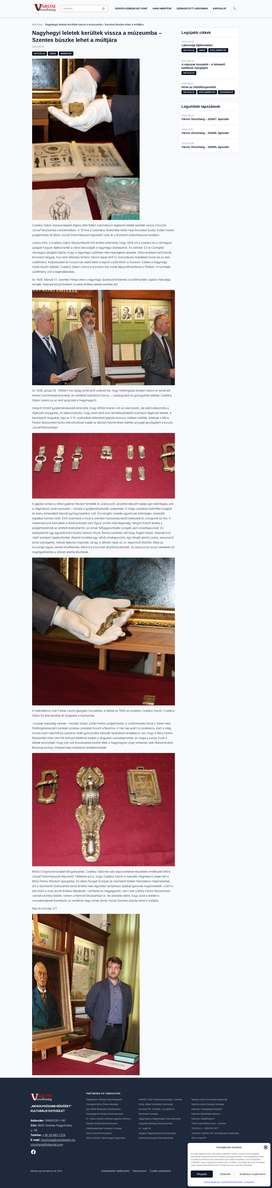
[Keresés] (103, 8)
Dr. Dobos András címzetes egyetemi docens (108, 1118)
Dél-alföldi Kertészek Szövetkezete (103, 1109)
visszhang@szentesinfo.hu (58, 1140)
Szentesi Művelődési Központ (205, 1114)
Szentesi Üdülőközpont (202, 1118)
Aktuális (39, 53)
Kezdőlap (37, 24)
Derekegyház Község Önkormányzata (104, 1114)
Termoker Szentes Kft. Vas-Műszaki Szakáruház (215, 1133)
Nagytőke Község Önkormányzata (155, 1123)
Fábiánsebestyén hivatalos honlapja (104, 1128)
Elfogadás (202, 1174)
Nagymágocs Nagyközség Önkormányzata (160, 1118)
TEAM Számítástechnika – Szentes (208, 1123)
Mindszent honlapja (148, 1114)
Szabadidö (226, 92)
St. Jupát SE (145, 1128)
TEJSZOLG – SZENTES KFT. (205, 1128)
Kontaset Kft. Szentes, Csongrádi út (156, 1109)
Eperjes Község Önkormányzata (101, 1123)
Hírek (53, 53)
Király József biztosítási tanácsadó (156, 1104)
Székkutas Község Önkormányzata (156, 1138)
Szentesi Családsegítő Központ (206, 1109)
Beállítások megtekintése (253, 1174)
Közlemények (218, 50)
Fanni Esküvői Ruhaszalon (99, 1133)
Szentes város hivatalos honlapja (207, 1104)
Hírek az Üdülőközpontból (198, 87)
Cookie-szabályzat (212, 1182)
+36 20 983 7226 (53, 1135)
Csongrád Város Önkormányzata (102, 1104)
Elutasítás (225, 1174)
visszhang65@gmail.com (47, 1144)
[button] (265, 1147)
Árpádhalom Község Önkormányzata (104, 1099)
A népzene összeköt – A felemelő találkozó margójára (203, 66)
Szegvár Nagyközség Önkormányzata (157, 1133)
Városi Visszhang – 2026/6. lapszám (205, 133)
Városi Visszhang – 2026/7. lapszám (205, 119)
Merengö (66, 53)
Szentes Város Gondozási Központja (209, 1099)
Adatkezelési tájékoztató (232, 1182)
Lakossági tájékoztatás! (197, 45)
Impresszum (249, 1182)
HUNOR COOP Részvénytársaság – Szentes (160, 1099)
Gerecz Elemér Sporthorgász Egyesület (105, 1138)
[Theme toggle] (234, 8)
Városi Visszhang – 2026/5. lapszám (205, 147)
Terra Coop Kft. (199, 1138)
